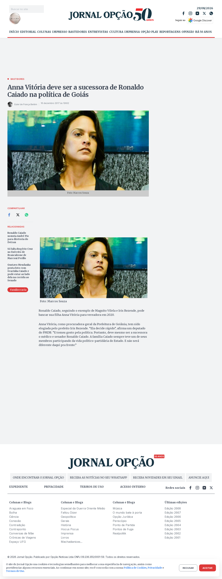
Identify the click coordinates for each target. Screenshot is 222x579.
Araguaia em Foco (21, 508)
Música (117, 508)
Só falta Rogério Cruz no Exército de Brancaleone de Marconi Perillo (20, 253)
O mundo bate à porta (127, 512)
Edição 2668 (173, 508)
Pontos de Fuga (123, 529)
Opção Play (149, 31)
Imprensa (132, 31)
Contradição (17, 525)
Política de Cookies (135, 567)
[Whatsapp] (211, 13)
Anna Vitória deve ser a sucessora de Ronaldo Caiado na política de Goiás (75, 91)
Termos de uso (92, 486)
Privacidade (53, 486)
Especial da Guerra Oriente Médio (83, 508)
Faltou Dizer (69, 512)
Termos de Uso (15, 571)
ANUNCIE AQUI (199, 477)
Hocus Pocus (70, 529)
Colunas (44, 31)
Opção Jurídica (123, 516)
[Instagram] (190, 13)
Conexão (15, 521)
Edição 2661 (172, 537)
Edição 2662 (173, 533)
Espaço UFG (17, 541)
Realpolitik (119, 533)
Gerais (65, 521)
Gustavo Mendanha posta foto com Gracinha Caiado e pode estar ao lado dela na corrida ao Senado (19, 272)
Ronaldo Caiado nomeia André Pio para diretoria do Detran (18, 237)
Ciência (14, 516)
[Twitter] (204, 13)
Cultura (116, 31)
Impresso (59, 31)
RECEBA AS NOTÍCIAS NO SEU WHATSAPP (98, 477)
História (66, 525)
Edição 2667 (173, 512)
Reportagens (170, 31)
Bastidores (77, 31)
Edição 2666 (173, 516)
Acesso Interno (133, 486)
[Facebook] (183, 13)
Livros (65, 537)
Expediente (18, 486)
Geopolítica (68, 516)
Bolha (13, 512)
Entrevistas (98, 31)
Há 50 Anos (203, 31)
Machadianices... (71, 541)
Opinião (188, 31)
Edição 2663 (173, 529)
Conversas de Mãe (21, 533)
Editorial (28, 31)
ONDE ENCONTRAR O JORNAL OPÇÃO (38, 477)
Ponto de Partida (124, 525)
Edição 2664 (173, 525)
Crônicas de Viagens (22, 537)
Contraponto (17, 529)
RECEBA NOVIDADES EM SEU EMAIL (157, 477)
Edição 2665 (173, 521)
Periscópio (120, 521)
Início (14, 31)
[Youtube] (197, 13)
